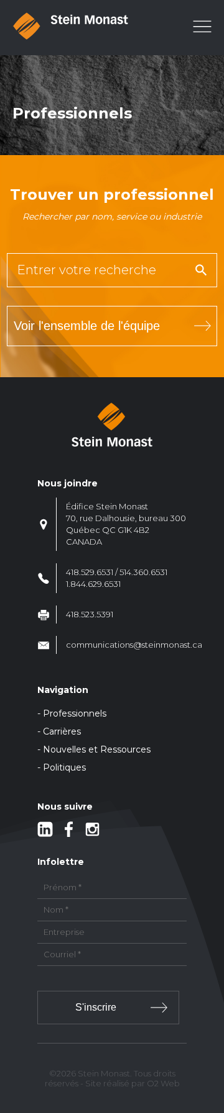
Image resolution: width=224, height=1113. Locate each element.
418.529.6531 (89, 572)
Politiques (64, 767)
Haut (210, 1030)
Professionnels (74, 713)
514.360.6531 (143, 572)
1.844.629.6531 (93, 584)
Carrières (62, 731)
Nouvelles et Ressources (97, 749)
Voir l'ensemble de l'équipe (87, 326)
